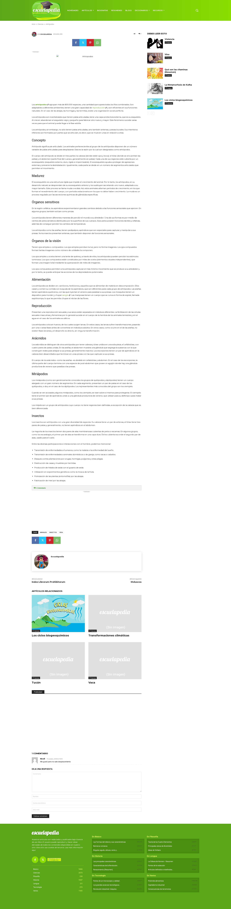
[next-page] (152, 113)
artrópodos (41, 104)
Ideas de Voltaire (154, 850)
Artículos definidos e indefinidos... (160, 870)
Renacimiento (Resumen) (103, 870)
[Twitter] (83, 42)
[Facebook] (75, 42)
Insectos (53, 532)
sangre (65, 295)
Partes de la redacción (156, 865)
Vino (167, 54)
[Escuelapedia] (34, 34)
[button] (197, 10)
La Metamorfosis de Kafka (178, 85)
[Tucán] (58, 660)
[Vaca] (114, 660)
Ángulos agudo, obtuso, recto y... (105, 850)
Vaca (91, 682)
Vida (61, 532)
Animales (43, 532)
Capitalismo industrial (156, 885)
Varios (169, 42)
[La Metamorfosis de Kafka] (155, 88)
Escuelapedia (46, 34)
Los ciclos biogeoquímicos (50, 635)
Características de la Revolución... (105, 865)
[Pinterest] (90, 42)
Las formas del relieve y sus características (109, 842)
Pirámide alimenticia (156, 881)
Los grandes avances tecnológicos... (106, 885)
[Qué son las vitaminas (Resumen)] (155, 73)
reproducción (98, 108)
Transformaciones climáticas (108, 635)
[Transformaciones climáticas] (114, 613)
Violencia (169, 39)
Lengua (169, 88)
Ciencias (36, 631)
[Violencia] (155, 42)
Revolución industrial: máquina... (105, 889)
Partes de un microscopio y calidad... (107, 881)
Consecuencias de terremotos (159, 889)
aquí (33, 850)
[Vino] (155, 58)
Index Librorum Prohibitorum (48, 582)
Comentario (41, 488)
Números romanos (100, 846)
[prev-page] (148, 113)
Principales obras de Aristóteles (160, 846)
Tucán (36, 682)
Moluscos (136, 582)
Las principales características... (105, 861)
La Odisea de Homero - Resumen (160, 861)
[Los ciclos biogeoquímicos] (58, 613)
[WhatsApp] (97, 42)
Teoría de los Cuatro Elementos (160, 842)
